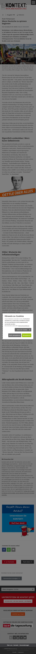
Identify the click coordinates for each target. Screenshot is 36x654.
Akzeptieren (26, 335)
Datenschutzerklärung (23, 325)
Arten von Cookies (22, 330)
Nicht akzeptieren (14, 335)
